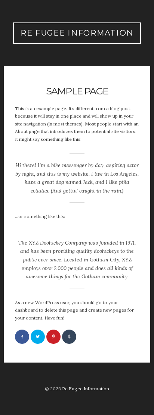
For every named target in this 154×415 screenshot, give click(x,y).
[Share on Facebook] (22, 337)
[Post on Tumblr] (69, 337)
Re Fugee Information (77, 32)
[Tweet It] (38, 337)
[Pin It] (53, 337)
